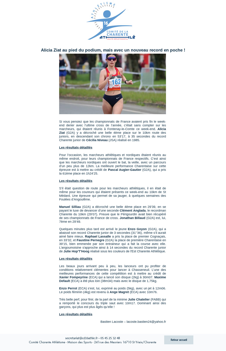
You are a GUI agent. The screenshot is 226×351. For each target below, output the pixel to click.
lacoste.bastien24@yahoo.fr (146, 321)
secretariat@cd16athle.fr (81, 338)
